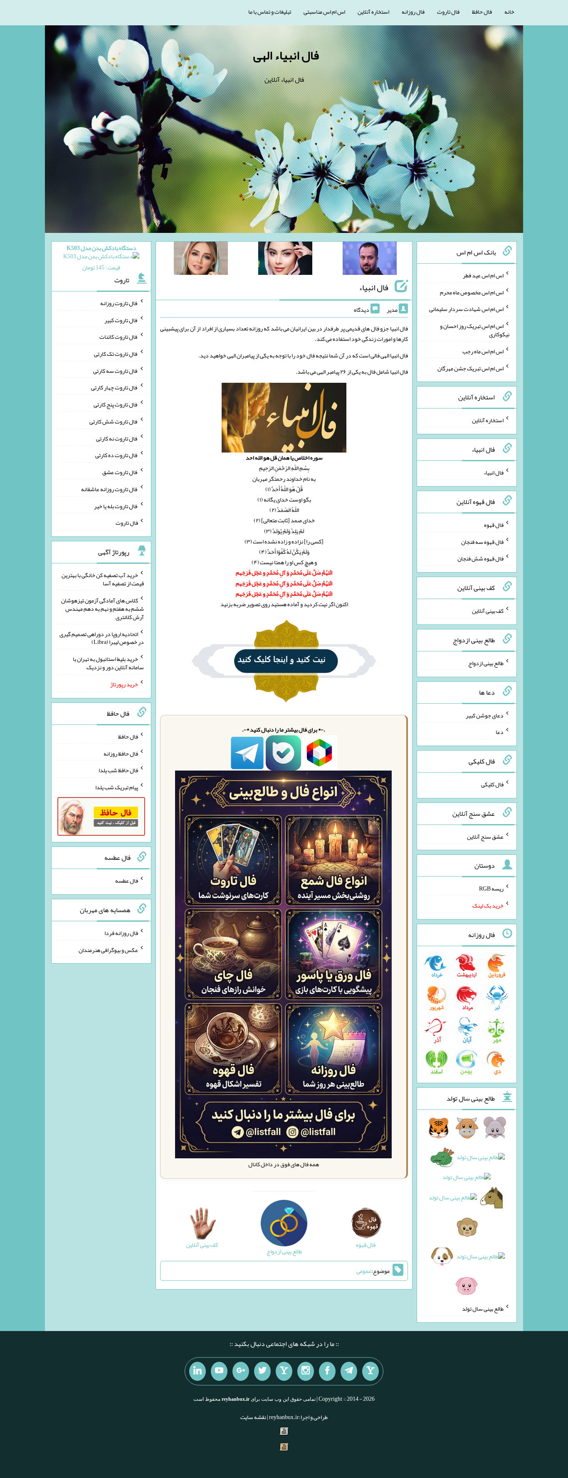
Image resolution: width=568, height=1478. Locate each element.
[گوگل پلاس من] (240, 1371)
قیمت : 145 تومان (101, 257)
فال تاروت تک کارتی (116, 354)
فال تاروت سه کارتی (115, 370)
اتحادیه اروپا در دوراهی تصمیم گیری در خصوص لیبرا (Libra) (101, 638)
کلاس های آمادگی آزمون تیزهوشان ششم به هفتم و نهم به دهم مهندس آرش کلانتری (102, 609)
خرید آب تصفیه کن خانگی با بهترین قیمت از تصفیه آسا (103, 579)
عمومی (363, 1271)
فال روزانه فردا (121, 933)
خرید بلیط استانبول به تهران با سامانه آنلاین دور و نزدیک (108, 663)
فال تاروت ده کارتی (116, 455)
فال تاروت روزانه (119, 303)
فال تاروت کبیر (121, 319)
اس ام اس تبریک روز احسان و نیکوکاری (474, 330)
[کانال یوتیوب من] (219, 1371)
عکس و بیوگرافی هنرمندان (108, 949)
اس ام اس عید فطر (483, 275)
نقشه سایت (253, 1417)
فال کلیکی (492, 784)
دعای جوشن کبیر (485, 715)
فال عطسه (126, 880)
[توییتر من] (262, 1371)
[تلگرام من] (349, 1371)
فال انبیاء (373, 287)
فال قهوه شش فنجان (480, 558)
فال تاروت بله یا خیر (116, 505)
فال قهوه (494, 525)
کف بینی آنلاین (488, 611)
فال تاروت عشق (120, 472)
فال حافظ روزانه (121, 753)
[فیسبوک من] (327, 1371)
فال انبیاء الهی (286, 55)
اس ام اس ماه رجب (483, 351)
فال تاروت (448, 11)
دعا (500, 732)
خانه (509, 11)
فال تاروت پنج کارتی (116, 404)
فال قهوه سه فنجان (482, 541)
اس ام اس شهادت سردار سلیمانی (466, 309)
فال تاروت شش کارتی (113, 421)
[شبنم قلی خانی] (201, 260)
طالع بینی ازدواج (486, 663)
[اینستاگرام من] (305, 1371)
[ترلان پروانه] (285, 260)
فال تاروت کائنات (118, 337)
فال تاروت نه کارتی (117, 438)
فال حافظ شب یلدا (118, 770)
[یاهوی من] (370, 1371)
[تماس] (284, 1371)
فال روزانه (413, 11)
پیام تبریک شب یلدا (116, 787)
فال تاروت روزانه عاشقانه (109, 489)
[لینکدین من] (197, 1371)
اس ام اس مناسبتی (324, 11)
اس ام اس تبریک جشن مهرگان (470, 368)
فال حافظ (482, 11)
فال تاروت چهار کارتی (114, 387)
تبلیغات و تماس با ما (269, 11)
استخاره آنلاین (373, 11)
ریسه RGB (491, 888)
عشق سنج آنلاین (485, 836)
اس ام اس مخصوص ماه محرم (472, 292)
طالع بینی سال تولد (483, 1308)
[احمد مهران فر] (370, 260)
